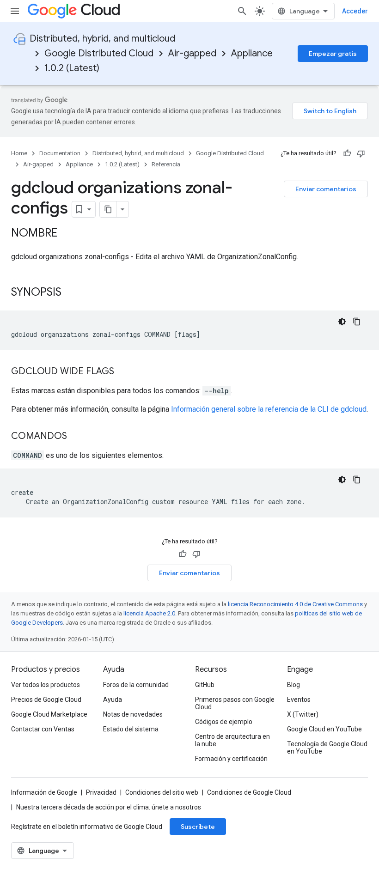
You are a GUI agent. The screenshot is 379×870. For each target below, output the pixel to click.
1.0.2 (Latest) (71, 68)
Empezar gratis (333, 53)
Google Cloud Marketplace (49, 714)
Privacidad (101, 792)
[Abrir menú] (15, 11)
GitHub (204, 684)
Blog (293, 684)
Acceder (355, 11)
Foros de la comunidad (136, 684)
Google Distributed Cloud (98, 53)
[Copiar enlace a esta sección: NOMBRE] (66, 233)
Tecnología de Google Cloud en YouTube (327, 747)
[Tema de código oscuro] (342, 321)
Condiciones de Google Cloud (249, 792)
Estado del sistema (131, 729)
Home (19, 153)
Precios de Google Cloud (46, 699)
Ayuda (112, 699)
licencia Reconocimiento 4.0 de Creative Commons (295, 604)
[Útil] (347, 153)
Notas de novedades (133, 714)
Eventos (299, 699)
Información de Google (44, 792)
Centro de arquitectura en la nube (232, 740)
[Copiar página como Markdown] (108, 209)
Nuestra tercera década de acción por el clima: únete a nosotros (108, 807)
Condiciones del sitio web (161, 792)
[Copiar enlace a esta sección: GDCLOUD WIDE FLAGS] (123, 371)
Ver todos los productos (45, 684)
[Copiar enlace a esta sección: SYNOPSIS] (70, 292)
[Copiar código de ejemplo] (356, 321)
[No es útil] (361, 153)
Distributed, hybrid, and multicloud (102, 38)
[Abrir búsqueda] (242, 11)
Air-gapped (192, 53)
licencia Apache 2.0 (149, 613)
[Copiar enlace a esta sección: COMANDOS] (76, 436)
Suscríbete (198, 826)
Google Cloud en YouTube (324, 729)
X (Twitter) (302, 714)
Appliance (252, 53)
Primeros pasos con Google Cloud (235, 703)
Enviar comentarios (325, 189)
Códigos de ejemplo (223, 721)
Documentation (59, 153)
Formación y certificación (231, 758)
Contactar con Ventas (42, 729)
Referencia (166, 164)
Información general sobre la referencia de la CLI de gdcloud (269, 409)
